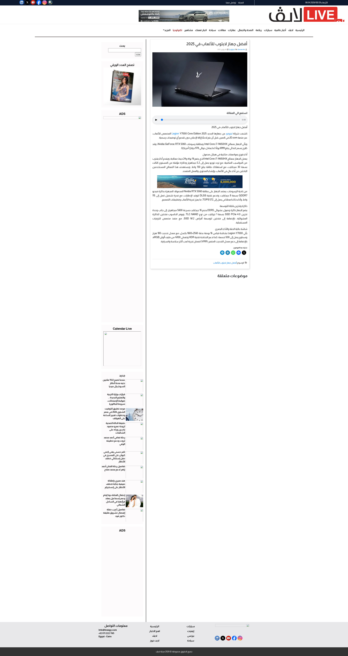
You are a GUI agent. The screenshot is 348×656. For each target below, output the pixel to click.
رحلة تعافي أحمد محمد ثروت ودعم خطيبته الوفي (114, 440)
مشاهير (188, 30)
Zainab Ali (241, 49)
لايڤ (290, 30)
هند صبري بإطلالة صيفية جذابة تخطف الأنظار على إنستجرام (115, 484)
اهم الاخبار (154, 631)
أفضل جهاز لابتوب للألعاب (225, 263)
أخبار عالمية (280, 30)
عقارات (232, 30)
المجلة (241, 2)
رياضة (259, 30)
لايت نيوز (154, 640)
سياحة (212, 30)
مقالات (222, 30)
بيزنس (190, 636)
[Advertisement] (122, 574)
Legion (175, 133)
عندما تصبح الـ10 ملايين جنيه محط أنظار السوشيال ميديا (114, 383)
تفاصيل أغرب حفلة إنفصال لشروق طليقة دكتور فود (114, 512)
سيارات (268, 30)
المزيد (167, 30)
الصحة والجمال (245, 30)
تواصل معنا (231, 2)
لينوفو (229, 133)
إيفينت (190, 631)
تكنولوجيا (177, 30)
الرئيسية (299, 30)
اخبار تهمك (201, 30)
